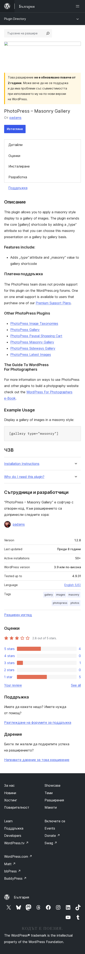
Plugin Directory (15, 19)
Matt (10, 864)
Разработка (17, 177)
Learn (8, 821)
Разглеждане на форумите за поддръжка (37, 722)
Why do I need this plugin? (24, 477)
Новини (10, 793)
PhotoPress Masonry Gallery (32, 342)
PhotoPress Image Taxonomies (34, 323)
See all (76, 685)
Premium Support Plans (53, 303)
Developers (12, 835)
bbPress (12, 871)
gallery (48, 594)
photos (75, 602)
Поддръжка (17, 188)
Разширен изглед (18, 615)
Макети (51, 807)
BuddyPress (15, 878)
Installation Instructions (21, 464)
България (21, 897)
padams (15, 118)
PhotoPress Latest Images (30, 354)
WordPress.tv (16, 843)
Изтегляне (15, 129)
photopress (60, 602)
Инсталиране (19, 166)
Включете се (55, 821)
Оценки (14, 156)
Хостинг (10, 800)
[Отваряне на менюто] (78, 6)
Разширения (54, 800)
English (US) (72, 585)
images (60, 594)
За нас (9, 785)
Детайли (15, 145)
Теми (49, 793)
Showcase (52, 785)
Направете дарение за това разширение (36, 760)
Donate (52, 835)
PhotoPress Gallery (25, 330)
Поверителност (16, 807)
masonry (73, 594)
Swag (51, 843)
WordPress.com (18, 856)
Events (50, 828)
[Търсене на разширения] (48, 33)
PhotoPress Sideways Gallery (32, 348)
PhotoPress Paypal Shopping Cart (36, 336)
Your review (13, 685)
